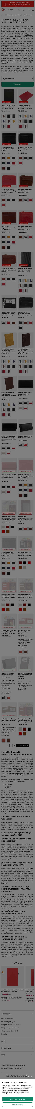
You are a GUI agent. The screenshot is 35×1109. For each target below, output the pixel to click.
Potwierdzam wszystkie (17, 1099)
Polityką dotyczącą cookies (15, 1087)
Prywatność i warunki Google (14, 1093)
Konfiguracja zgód (17, 1104)
